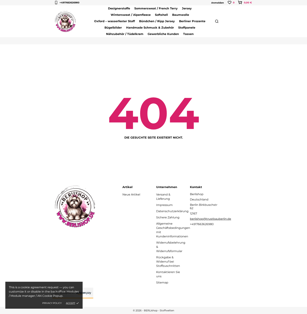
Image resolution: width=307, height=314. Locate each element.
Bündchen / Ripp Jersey (157, 21)
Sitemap (162, 282)
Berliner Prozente (192, 21)
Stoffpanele (186, 27)
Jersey (187, 8)
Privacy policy (52, 303)
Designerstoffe (119, 8)
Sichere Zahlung (167, 217)
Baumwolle (180, 14)
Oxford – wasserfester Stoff (114, 21)
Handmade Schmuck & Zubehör (150, 27)
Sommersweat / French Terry (156, 8)
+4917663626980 (69, 2)
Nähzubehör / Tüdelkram (124, 34)
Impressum (164, 205)
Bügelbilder (113, 27)
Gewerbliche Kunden (163, 34)
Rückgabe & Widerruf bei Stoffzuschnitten (168, 262)
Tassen (188, 34)
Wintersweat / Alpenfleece (131, 14)
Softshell (161, 14)
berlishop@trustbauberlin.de (210, 219)
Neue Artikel (131, 194)
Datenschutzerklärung (172, 211)
